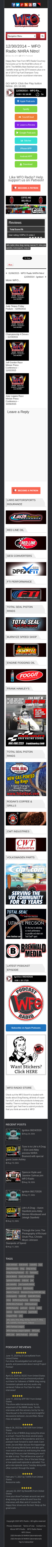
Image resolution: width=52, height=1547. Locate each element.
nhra (8, 1300)
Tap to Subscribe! (26, 1542)
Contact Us (40, 1526)
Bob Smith (23, 1265)
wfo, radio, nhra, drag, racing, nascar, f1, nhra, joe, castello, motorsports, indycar (26, 246)
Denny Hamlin (12, 1269)
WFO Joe (10, 1335)
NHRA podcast (31, 1304)
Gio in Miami (12, 1277)
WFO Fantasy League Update (18, 1331)
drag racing (31, 1269)
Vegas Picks (12, 1316)
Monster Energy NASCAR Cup (32, 1292)
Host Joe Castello (26, 1277)
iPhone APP (26, 148)
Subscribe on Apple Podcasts (26, 1028)
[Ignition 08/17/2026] (13, 1196)
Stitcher (27, 140)
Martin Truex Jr (13, 1292)
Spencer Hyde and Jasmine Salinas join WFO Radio (32, 1175)
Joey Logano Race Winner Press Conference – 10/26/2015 (15, 400)
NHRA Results (12, 1308)
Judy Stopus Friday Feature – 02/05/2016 (16, 307)
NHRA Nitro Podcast (15, 1304)
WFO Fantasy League (15, 1327)
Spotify (26, 109)
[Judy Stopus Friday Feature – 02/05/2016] (17, 294)
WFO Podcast (27, 56)
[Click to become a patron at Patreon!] (26, 192)
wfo (20, 1316)
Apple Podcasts (27, 101)
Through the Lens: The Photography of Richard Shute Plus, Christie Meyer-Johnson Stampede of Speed (26, 1236)
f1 (27, 1273)
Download (27, 164)
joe (32, 1280)
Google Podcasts (27, 132)
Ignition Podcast (13, 1280)
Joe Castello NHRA (26, 1284)
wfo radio (33, 1335)
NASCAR (22, 1296)
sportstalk (33, 1312)
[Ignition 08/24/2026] (13, 1135)
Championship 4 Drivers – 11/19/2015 (17, 335)
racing (32, 1308)
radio (39, 1308)
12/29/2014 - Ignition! (33, 277)
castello (33, 1265)
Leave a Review (27, 125)
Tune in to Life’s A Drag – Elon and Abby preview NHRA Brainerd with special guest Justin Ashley (26, 1153)
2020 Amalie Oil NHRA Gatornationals (26, 1535)
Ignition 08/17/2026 (32, 1191)
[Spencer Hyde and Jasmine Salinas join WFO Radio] (13, 1177)
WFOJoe (35, 1331)
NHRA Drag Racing (20, 1300)
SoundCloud (28, 117)
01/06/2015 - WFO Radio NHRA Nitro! (26, 273)
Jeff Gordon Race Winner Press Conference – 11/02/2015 (14, 366)
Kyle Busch (28, 1288)
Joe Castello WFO (14, 1288)
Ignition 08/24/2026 (32, 1130)
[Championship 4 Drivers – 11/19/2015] (17, 322)
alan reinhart (12, 1265)
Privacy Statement (14, 1526)
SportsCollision (20, 1312)
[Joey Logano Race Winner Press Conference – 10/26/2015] (17, 384)
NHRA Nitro (34, 1300)
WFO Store (26, 1532)
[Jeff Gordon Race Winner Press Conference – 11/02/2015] (17, 350)
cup (40, 1265)
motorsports (12, 1296)
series (9, 1312)
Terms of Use (28, 1526)
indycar (25, 1280)
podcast (24, 1308)
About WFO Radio (17, 1529)
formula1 (33, 1273)
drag (22, 1269)
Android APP (26, 156)
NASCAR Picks (34, 1296)
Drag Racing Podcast (15, 1273)
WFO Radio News (34, 1529)
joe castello (11, 1284)
